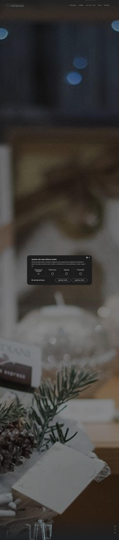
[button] (38, 280)
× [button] (89, 257)
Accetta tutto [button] (79, 280)
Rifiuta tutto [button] (62, 280)
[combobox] (87, 257)
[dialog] (59, 270)
